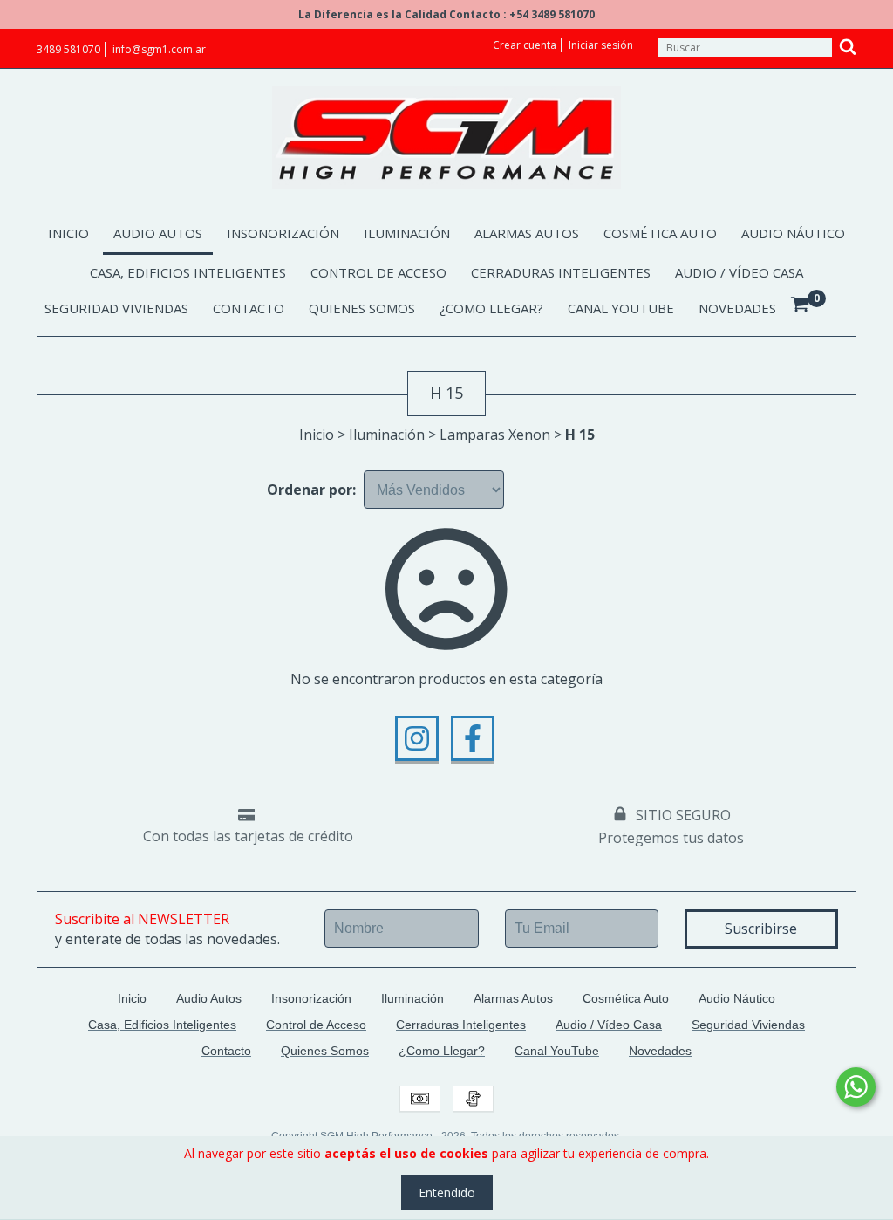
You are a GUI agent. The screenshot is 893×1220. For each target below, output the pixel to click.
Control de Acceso (378, 272)
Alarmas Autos (526, 233)
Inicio (68, 233)
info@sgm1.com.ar (159, 49)
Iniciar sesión (601, 45)
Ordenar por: (311, 489)
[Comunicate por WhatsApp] (856, 1087)
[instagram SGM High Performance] (417, 738)
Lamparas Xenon (495, 434)
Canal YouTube (621, 308)
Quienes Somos (362, 308)
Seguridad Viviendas (116, 308)
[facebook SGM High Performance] (472, 738)
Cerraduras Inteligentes (561, 272)
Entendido (447, 1192)
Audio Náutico (793, 233)
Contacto (248, 308)
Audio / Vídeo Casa (739, 272)
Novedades (737, 308)
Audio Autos (157, 233)
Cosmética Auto (660, 233)
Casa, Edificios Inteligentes (188, 272)
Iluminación (407, 233)
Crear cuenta (524, 45)
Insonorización (283, 233)
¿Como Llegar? (491, 308)
